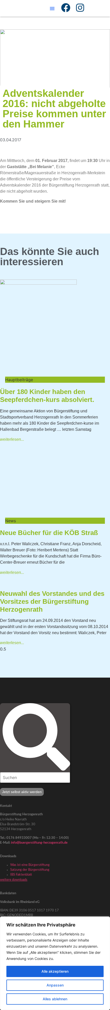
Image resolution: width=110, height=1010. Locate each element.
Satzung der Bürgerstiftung (29, 869)
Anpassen (55, 985)
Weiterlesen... (12, 439)
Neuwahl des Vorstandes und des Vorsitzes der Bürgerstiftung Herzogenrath (52, 601)
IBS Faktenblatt (21, 874)
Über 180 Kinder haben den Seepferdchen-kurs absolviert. (47, 395)
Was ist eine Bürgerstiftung (30, 864)
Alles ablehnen (55, 999)
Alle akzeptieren (55, 971)
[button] (52, 8)
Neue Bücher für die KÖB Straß (49, 533)
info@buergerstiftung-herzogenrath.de (39, 842)
